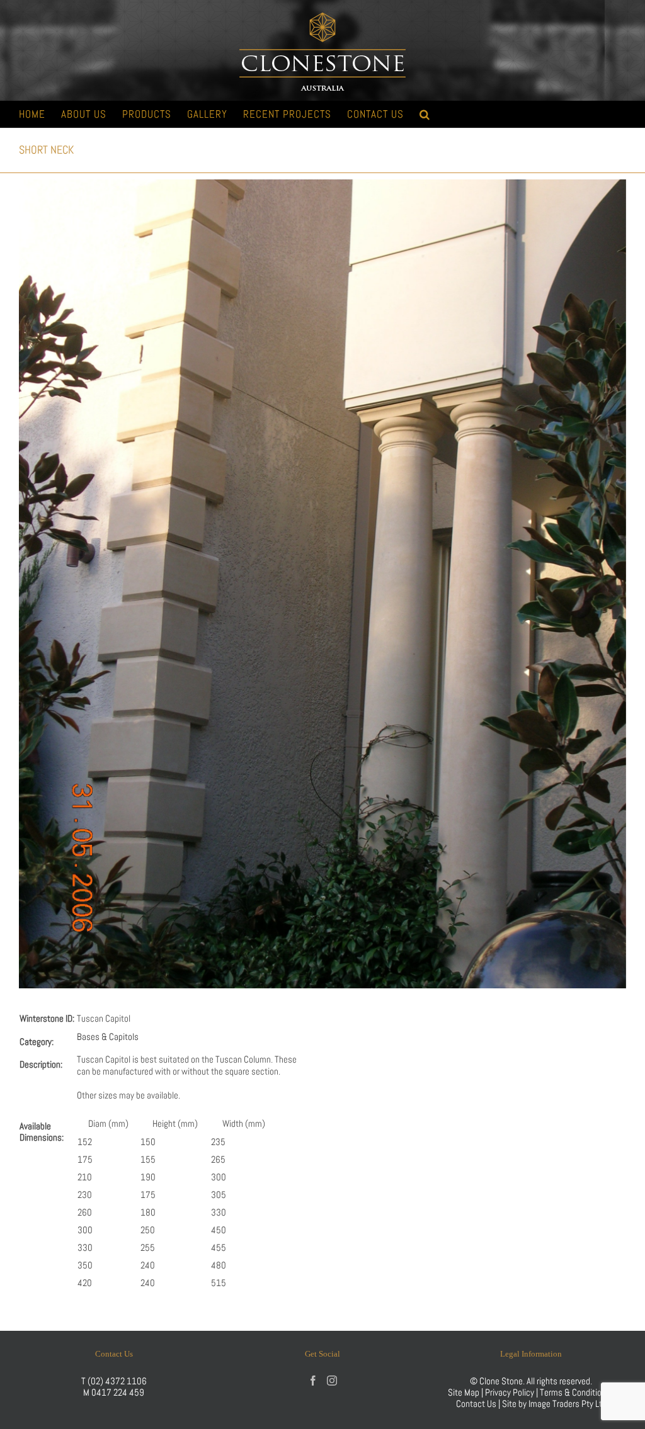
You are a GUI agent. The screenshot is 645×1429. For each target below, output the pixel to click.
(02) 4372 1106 (117, 1381)
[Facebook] (313, 1380)
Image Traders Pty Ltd (567, 1403)
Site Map (463, 1392)
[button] (425, 114)
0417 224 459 (117, 1392)
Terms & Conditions (576, 1392)
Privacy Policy (509, 1392)
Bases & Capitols (108, 1036)
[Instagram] (332, 1380)
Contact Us (477, 1403)
